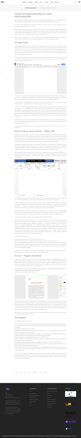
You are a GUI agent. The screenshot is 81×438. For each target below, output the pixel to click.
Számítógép (30, 2)
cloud (16, 372)
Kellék (51, 2)
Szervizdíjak (49, 407)
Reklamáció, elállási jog (51, 399)
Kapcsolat (57, 2)
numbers (45, 372)
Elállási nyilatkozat (32, 393)
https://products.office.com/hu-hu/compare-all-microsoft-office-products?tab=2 (40, 241)
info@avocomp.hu (10, 396)
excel (29, 372)
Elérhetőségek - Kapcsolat (52, 391)
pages (41, 372)
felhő (21, 372)
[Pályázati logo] (70, 395)
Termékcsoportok (32, 401)
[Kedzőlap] (14, 389)
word (25, 372)
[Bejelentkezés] (77, 2)
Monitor (41, 2)
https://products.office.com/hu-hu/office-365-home (33, 239)
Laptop (36, 2)
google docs (35, 372)
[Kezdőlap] (3, 2)
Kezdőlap (24, 2)
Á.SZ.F (30, 391)
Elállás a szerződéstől (51, 401)
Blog (30, 405)
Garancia (48, 397)
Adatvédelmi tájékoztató (33, 399)
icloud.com (61, 262)
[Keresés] (75, 2)
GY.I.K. (30, 403)
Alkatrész (46, 2)
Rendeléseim (49, 395)
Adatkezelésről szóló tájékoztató (65, 435)
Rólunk (48, 393)
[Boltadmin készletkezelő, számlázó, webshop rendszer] (70, 423)
